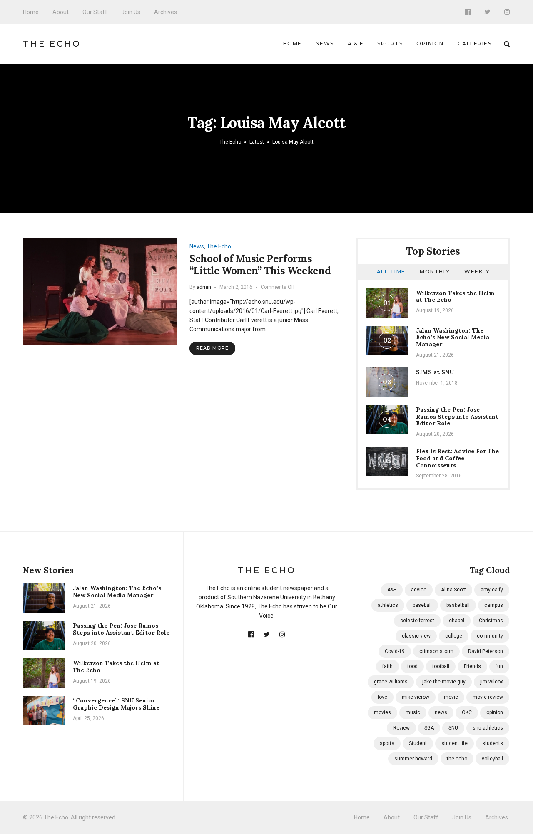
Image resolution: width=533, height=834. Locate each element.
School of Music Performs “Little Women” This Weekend (260, 264)
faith (387, 666)
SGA (429, 728)
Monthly (435, 271)
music (413, 712)
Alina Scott (453, 590)
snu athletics (488, 728)
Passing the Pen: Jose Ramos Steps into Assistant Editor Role (457, 416)
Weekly (476, 271)
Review (401, 728)
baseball (422, 605)
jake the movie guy (444, 682)
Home (31, 12)
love (382, 697)
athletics (388, 605)
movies (382, 712)
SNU (453, 728)
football (440, 666)
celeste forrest (417, 620)
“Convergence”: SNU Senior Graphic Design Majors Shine (116, 704)
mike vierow (415, 697)
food (412, 666)
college (453, 636)
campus (493, 605)
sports (387, 743)
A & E (356, 43)
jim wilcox (491, 682)
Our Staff (94, 12)
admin (204, 287)
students (492, 743)
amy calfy (492, 590)
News (325, 43)
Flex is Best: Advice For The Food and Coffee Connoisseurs (457, 458)
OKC (467, 712)
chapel (456, 620)
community (490, 636)
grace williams (391, 682)
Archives (165, 12)
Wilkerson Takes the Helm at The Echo (455, 296)
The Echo (52, 44)
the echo (457, 759)
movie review (488, 697)
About (60, 12)
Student (418, 743)
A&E (391, 590)
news (441, 712)
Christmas (491, 620)
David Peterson (485, 651)
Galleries (475, 43)
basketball (458, 605)
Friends (472, 666)
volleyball (492, 759)
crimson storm (436, 651)
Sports (390, 43)
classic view (416, 636)
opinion (494, 712)
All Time (391, 271)
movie (451, 697)
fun (499, 666)
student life (454, 743)
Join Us (130, 12)
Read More (212, 348)
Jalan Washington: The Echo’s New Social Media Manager (452, 337)
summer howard (413, 759)
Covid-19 (395, 651)
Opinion (430, 43)
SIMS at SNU (435, 372)
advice (418, 590)
